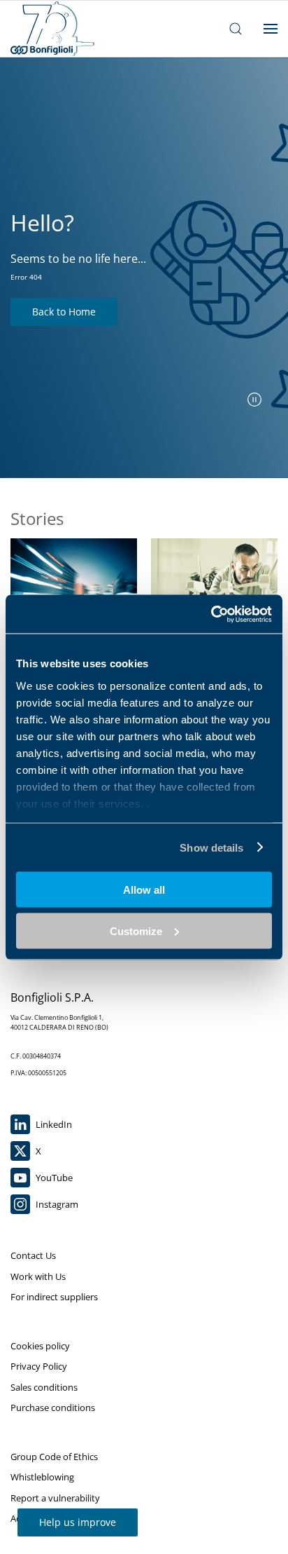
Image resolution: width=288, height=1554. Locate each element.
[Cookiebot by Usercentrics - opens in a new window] (211, 614)
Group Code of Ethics (54, 1456)
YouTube (53, 1177)
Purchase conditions (52, 1407)
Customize (136, 930)
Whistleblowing (42, 1477)
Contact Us (33, 1255)
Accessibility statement (58, 1518)
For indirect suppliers (54, 1296)
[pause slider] (254, 399)
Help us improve (77, 1522)
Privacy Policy (38, 1366)
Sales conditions (44, 1387)
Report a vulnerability (55, 1498)
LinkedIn (53, 1124)
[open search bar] (236, 29)
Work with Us (38, 1276)
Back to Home (64, 311)
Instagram (56, 1204)
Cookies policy (40, 1346)
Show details (211, 847)
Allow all (144, 890)
